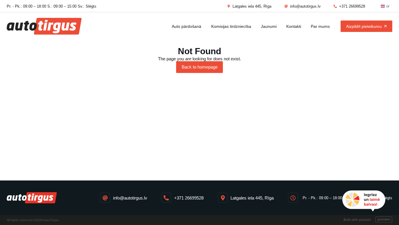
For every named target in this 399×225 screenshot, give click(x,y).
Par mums (320, 26)
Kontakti (293, 26)
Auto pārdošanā (186, 26)
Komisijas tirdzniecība (231, 26)
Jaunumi (269, 26)
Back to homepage (200, 66)
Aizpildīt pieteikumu (364, 26)
